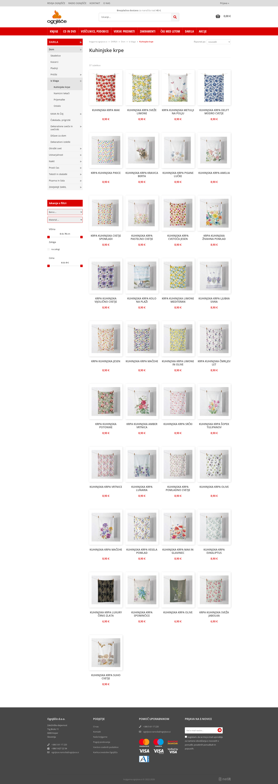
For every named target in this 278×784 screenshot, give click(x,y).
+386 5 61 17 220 (59, 744)
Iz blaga (55, 80)
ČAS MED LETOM (170, 31)
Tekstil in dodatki (58, 174)
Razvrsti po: (200, 41)
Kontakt (95, 3)
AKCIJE (203, 31)
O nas (106, 3)
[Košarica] (223, 16)
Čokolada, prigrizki (60, 120)
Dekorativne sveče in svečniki (62, 128)
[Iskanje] (175, 17)
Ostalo (57, 105)
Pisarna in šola (57, 180)
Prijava (224, 3)
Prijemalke (59, 99)
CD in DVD (69, 31)
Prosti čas (54, 167)
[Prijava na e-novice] (220, 730)
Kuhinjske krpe (62, 87)
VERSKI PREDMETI (124, 31)
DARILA (189, 31)
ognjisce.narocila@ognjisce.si (157, 731)
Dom (51, 49)
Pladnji (54, 68)
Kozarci (54, 61)
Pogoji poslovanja (101, 742)
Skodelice (56, 55)
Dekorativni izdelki (60, 141)
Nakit (52, 161)
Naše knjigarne (100, 736)
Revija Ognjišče (56, 3)
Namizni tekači (62, 93)
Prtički (54, 74)
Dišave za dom (58, 135)
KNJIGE (54, 31)
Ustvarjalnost (56, 154)
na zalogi (55, 249)
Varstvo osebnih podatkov (106, 747)
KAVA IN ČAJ (57, 113)
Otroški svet (55, 148)
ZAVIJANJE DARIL (57, 187)
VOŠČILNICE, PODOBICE (95, 31)
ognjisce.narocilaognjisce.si (65, 752)
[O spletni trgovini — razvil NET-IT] (224, 779)
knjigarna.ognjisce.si (98, 41)
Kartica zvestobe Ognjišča (105, 752)
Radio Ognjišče (77, 3)
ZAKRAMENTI (148, 31)
